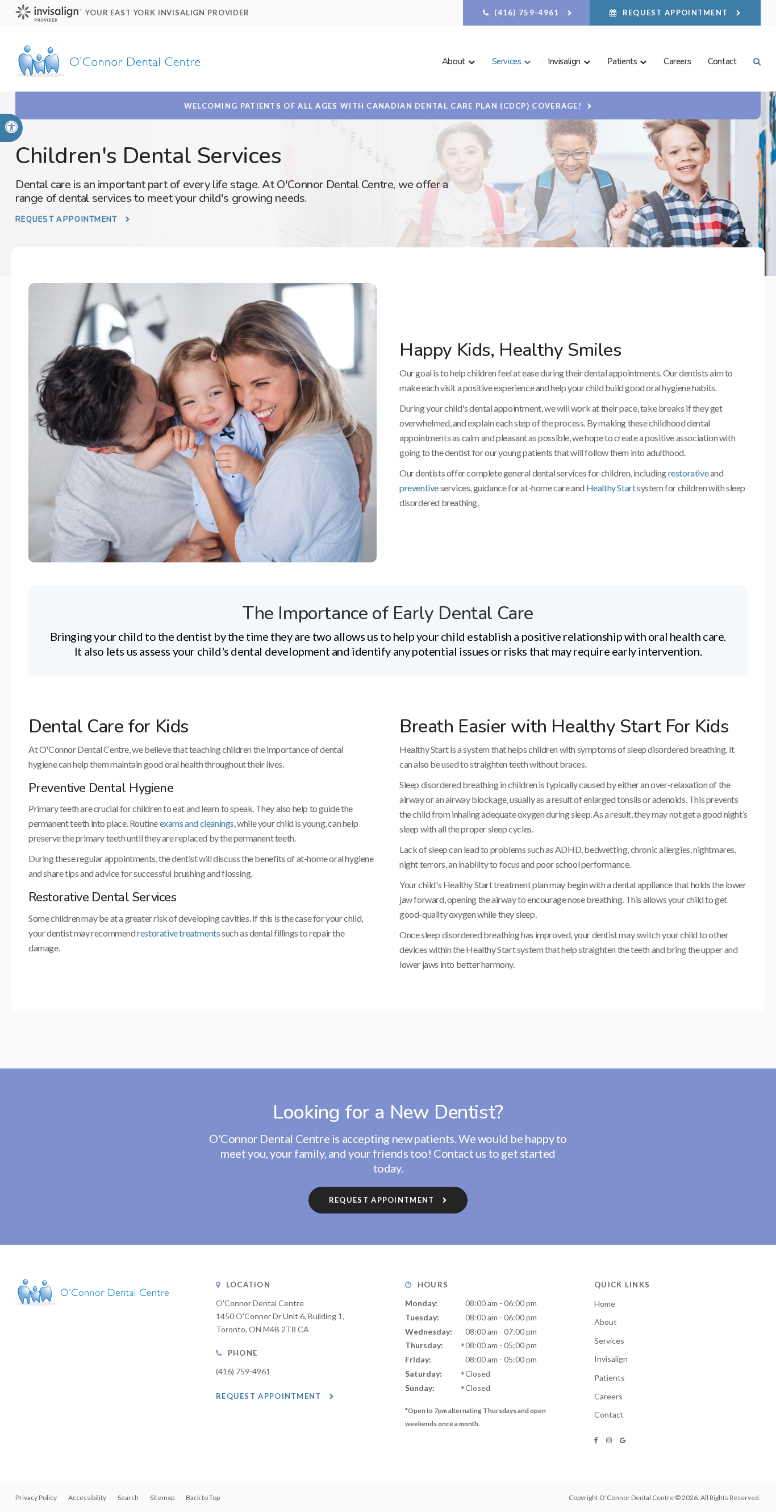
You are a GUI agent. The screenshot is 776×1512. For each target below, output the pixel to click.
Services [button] (506, 61)
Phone (243, 1352)
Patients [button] (622, 61)
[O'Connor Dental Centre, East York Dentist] (92, 1317)
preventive (419, 487)
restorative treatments (178, 932)
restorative (688, 472)
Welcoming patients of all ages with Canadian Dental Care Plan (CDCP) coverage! (383, 105)
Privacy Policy (36, 1497)
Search (128, 1497)
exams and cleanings (197, 823)
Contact (722, 61)
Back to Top (203, 1497)
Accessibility (87, 1497)
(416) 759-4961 (243, 1371)
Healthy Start (611, 487)
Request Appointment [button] (675, 12)
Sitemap (162, 1497)
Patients (609, 1377)
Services (609, 1340)
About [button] (453, 61)
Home (604, 1303)
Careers (677, 61)
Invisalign (611, 1359)
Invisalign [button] (564, 61)
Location (248, 1284)
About (605, 1322)
